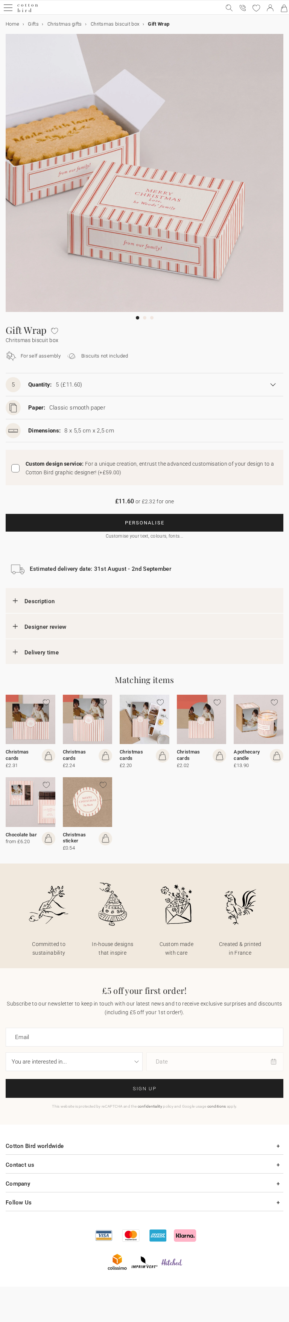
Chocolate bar (21, 835)
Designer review (45, 627)
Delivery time (41, 652)
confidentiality (150, 1106)
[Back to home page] (27, 11)
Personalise (144, 523)
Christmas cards (17, 755)
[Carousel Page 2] (144, 317)
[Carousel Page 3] (152, 317)
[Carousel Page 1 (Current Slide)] (137, 317)
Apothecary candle (247, 755)
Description (39, 601)
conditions (216, 1106)
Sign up (145, 1088)
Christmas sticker (74, 838)
